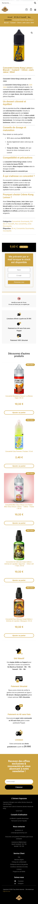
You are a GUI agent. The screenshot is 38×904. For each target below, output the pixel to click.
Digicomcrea (6, 891)
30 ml (13, 228)
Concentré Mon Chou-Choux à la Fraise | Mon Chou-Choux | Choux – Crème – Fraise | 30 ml (19, 506)
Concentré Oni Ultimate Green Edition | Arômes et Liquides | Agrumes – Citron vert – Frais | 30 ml (19, 564)
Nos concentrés (21, 224)
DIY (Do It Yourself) (20, 17)
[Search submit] (35, 3)
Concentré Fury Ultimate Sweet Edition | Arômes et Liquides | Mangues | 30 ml (19, 620)
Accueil (10, 17)
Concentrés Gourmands (20, 221)
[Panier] (31, 9)
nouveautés (7, 231)
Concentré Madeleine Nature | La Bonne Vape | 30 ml (19, 397)
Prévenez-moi (19, 282)
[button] (35, 10)
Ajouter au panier (19, 412)
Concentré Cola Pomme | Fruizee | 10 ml (19, 451)
